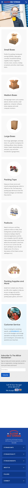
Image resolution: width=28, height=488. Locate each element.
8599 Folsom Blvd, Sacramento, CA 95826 (14, 441)
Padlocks (8, 223)
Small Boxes (9, 50)
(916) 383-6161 (15, 331)
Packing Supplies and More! (14, 282)
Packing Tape (10, 179)
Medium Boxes (10, 95)
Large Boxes (9, 136)
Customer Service (12, 324)
